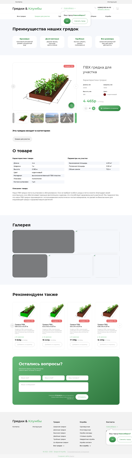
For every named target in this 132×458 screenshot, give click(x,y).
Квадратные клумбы (87, 439)
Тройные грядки (59, 439)
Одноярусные (85, 427)
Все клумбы (84, 446)
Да (67, 21)
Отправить (82, 397)
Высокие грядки (59, 433)
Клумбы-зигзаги (86, 442)
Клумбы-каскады (86, 433)
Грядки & (27, 8)
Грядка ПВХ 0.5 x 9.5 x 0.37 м (48, 325)
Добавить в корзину (110, 108)
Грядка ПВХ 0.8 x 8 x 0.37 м (103, 325)
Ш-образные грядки (60, 442)
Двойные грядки (59, 436)
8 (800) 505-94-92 (104, 7)
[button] (13, 86)
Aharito (71, 456)
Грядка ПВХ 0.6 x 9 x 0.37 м (76, 325)
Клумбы (108, 16)
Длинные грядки (59, 430)
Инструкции (112, 2)
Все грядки (21, 16)
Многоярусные (85, 430)
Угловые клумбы (86, 436)
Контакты (18, 2)
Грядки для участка (42, 16)
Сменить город (79, 21)
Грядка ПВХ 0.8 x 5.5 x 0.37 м (21, 325)
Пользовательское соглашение (78, 451)
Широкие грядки (59, 427)
